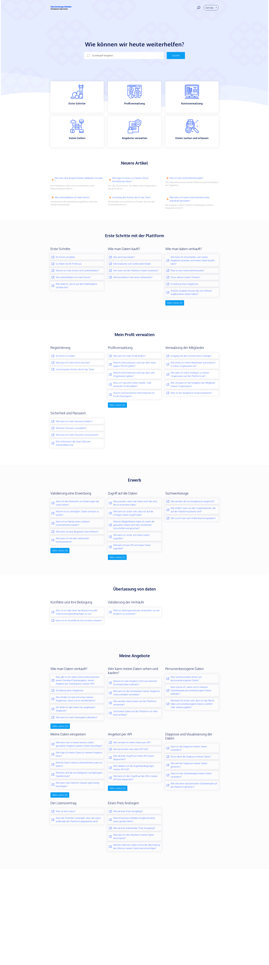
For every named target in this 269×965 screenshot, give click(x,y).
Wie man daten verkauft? (183, 249)
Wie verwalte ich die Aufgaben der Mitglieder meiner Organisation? (193, 384)
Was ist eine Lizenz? (66, 811)
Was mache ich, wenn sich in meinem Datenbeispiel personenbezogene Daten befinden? (191, 690)
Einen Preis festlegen (123, 803)
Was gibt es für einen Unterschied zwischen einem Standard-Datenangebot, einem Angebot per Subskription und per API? (77, 680)
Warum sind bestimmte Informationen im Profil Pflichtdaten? (134, 394)
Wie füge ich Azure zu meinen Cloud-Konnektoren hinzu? (130, 180)
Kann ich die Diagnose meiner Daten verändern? (189, 748)
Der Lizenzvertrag (63, 803)
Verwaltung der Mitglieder (184, 347)
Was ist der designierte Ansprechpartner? (191, 392)
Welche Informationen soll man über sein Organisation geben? (134, 374)
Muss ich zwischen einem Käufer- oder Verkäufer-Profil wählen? (132, 384)
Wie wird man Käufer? (124, 257)
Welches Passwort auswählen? (71, 428)
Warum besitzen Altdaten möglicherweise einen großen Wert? (134, 820)
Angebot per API (120, 734)
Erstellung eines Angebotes (184, 284)
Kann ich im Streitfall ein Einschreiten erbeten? (79, 620)
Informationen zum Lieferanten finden (132, 263)
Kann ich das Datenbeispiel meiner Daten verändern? (191, 775)
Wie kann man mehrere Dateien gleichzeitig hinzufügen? (77, 784)
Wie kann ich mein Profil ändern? (129, 355)
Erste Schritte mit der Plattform (134, 235)
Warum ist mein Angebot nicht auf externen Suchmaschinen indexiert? (135, 683)
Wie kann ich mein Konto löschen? (73, 362)
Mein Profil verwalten (135, 334)
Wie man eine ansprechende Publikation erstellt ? (79, 180)
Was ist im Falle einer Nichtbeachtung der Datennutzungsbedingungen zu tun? (77, 612)
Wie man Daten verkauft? (68, 668)
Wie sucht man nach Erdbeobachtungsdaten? (193, 518)
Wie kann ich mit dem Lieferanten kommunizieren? (72, 540)
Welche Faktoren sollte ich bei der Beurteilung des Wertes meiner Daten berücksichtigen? (136, 846)
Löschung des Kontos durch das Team (131, 197)
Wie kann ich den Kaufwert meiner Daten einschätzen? (133, 836)
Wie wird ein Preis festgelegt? (128, 811)
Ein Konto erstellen (65, 257)
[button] (198, 8)
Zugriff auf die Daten (122, 493)
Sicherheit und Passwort (68, 413)
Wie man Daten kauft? (124, 249)
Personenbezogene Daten (184, 668)
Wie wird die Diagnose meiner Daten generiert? (189, 765)
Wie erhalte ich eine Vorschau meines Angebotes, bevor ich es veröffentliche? (76, 699)
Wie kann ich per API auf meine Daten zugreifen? (132, 547)
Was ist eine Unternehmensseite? (186, 178)
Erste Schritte (60, 249)
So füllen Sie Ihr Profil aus (69, 263)
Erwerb (134, 480)
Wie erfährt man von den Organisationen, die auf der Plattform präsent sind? (193, 510)
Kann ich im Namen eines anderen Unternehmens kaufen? (73, 523)
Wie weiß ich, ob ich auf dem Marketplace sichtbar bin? (76, 286)
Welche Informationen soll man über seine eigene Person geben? (134, 364)
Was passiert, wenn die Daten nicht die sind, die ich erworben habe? (135, 503)
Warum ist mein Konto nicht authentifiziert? (77, 270)
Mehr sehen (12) (118, 788)
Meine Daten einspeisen (68, 734)
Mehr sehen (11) (174, 302)
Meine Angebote (134, 655)
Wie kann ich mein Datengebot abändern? (77, 717)
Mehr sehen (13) (60, 726)
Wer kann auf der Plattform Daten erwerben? (136, 270)
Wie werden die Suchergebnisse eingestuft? (193, 501)
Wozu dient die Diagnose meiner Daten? (191, 756)
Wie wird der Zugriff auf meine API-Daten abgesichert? (133, 757)
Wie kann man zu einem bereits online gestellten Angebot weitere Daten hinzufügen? (79, 744)
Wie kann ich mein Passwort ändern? (74, 421)
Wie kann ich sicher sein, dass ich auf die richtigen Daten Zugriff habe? (133, 513)
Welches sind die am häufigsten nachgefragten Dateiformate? (79, 774)
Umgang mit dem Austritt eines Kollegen (191, 355)
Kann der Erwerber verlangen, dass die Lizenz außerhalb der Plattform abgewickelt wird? (78, 820)
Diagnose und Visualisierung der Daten (188, 736)
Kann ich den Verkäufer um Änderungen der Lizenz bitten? (77, 503)
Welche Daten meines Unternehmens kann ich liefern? (79, 764)
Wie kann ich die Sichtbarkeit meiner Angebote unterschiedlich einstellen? (136, 693)
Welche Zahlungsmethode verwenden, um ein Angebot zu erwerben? (136, 612)
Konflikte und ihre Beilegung (71, 602)
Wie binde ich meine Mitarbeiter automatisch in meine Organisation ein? (193, 364)
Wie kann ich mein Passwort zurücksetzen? (77, 434)
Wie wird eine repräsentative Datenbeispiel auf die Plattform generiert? (194, 785)
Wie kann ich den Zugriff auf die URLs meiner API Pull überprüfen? (135, 778)
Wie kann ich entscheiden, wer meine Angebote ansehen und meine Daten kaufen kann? (193, 260)
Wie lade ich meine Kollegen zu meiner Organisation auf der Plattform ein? (190, 374)
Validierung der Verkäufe (126, 602)
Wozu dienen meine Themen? (185, 277)
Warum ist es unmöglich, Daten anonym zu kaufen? (77, 513)
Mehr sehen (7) (117, 557)
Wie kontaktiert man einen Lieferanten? (133, 277)
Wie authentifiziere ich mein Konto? (72, 197)
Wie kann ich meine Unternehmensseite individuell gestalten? (189, 199)
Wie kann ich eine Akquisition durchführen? (77, 531)
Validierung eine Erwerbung (70, 493)
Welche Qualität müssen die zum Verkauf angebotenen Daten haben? (191, 292)
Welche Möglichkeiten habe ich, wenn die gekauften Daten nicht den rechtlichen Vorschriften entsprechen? (134, 525)
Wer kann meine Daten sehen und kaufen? (133, 670)
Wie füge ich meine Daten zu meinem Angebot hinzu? (79, 754)
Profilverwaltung (120, 347)
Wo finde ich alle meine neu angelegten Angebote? (75, 709)
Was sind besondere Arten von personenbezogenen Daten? (186, 679)
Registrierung (60, 347)
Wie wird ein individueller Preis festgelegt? (134, 828)
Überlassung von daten (134, 588)
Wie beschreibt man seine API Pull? (130, 749)
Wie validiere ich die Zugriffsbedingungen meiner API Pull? (133, 768)
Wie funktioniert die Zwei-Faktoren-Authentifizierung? (73, 443)
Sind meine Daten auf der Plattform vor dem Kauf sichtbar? (135, 713)
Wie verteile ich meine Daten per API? (132, 742)
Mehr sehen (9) (117, 405)
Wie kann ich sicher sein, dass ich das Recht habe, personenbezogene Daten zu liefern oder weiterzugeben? (192, 704)
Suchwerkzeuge (177, 493)
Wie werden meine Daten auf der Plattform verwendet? (134, 703)
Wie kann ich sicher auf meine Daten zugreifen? (131, 537)
